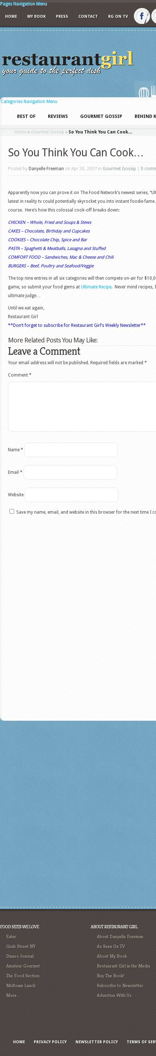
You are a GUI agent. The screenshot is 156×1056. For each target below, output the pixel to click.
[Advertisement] (78, 813)
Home (11, 16)
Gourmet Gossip (47, 132)
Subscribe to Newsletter (120, 985)
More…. (13, 995)
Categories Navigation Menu (29, 101)
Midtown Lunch (21, 985)
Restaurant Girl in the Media (123, 966)
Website (16, 494)
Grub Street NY (21, 946)
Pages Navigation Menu (23, 3)
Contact (88, 16)
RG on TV (118, 16)
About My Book (112, 956)
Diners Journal (20, 956)
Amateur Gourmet (23, 966)
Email (15, 472)
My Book (36, 16)
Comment (20, 375)
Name (15, 449)
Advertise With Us (114, 995)
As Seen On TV (111, 946)
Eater (11, 936)
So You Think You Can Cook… (76, 152)
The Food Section (23, 976)
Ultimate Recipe (96, 286)
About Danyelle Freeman (120, 936)
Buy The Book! (110, 976)
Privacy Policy (50, 1042)
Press (62, 16)
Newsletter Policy (96, 1042)
